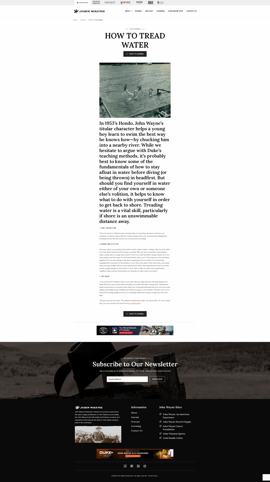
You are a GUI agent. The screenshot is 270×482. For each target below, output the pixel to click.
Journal (83, 20)
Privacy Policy (152, 476)
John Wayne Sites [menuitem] (175, 11)
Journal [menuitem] (138, 11)
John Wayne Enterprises (125, 476)
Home (75, 20)
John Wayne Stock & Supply (177, 421)
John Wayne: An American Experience (176, 416)
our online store (134, 303)
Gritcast (135, 421)
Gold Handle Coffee (173, 438)
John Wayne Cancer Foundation (173, 428)
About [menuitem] (127, 11)
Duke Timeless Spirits (174, 433)
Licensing (136, 426)
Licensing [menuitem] (161, 11)
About (134, 412)
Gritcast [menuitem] (149, 11)
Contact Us (136, 430)
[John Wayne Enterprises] (89, 11)
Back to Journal (137, 54)
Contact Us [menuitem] (191, 11)
